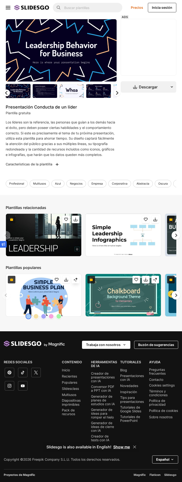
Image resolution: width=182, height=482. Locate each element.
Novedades (129, 386)
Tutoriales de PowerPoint (130, 419)
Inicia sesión (162, 7)
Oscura (163, 183)
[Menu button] (8, 7)
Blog (123, 370)
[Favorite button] (96, 26)
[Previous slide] (6, 235)
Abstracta (142, 183)
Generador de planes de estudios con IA (103, 400)
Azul (58, 183)
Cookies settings (162, 385)
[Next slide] (109, 50)
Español (162, 459)
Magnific (140, 475)
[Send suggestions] (3, 244)
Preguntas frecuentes (157, 371)
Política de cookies (163, 411)
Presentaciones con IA (132, 378)
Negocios (76, 183)
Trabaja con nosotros (103, 345)
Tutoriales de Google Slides (130, 409)
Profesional (16, 183)
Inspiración (128, 392)
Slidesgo (170, 475)
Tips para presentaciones (132, 399)
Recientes (69, 376)
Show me (121, 447)
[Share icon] (109, 26)
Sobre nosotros (161, 417)
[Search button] (58, 7)
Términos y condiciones (158, 393)
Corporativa (119, 183)
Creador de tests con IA (100, 438)
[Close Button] (134, 447)
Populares (69, 382)
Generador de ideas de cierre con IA (102, 426)
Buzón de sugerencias (156, 345)
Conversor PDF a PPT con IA (102, 388)
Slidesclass (70, 389)
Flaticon (155, 475)
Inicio (66, 370)
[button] (117, 93)
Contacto (156, 380)
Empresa (97, 183)
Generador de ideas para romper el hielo (102, 413)
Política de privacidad (157, 402)
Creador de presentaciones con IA (103, 377)
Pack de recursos (68, 412)
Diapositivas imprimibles (71, 402)
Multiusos (39, 183)
